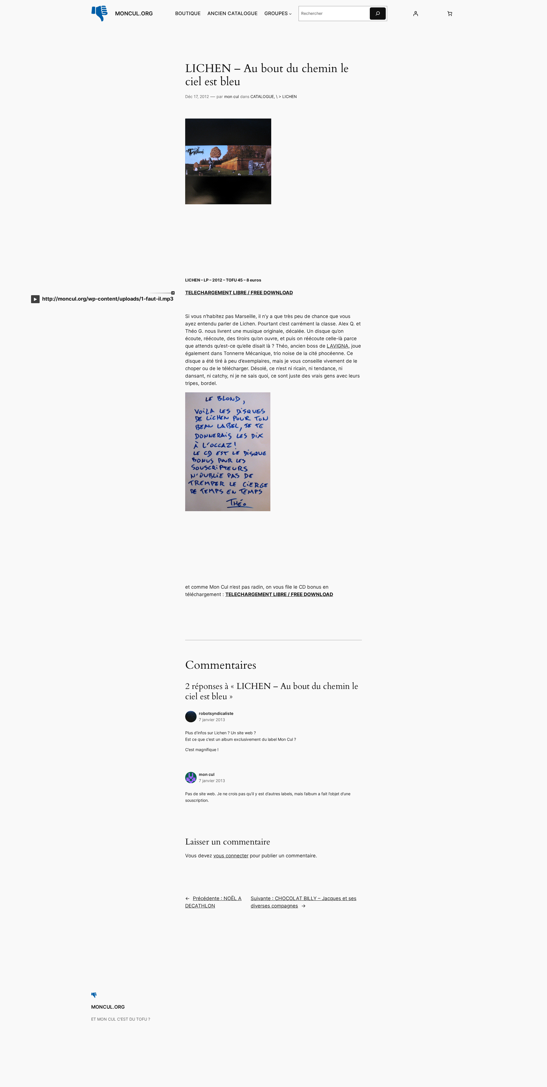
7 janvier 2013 (212, 719)
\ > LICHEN (286, 96)
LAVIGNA (337, 346)
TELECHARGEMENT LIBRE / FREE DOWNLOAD (239, 292)
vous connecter (230, 855)
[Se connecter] (415, 13)
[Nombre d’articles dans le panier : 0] (450, 13)
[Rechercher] (378, 13)
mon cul (231, 96)
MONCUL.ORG (134, 13)
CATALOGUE (262, 96)
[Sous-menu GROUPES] (290, 13)
